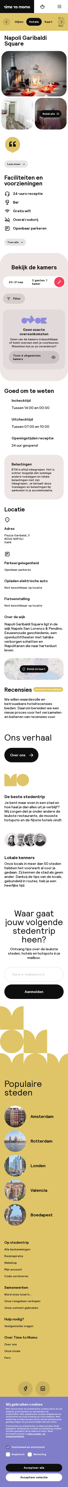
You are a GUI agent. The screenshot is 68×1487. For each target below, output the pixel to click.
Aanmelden (34, 991)
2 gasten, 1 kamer (39, 282)
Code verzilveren (16, 1276)
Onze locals (12, 1351)
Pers (7, 1358)
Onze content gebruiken (21, 1308)
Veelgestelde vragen (18, 1326)
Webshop (10, 1263)
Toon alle (13, 242)
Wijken (19, 22)
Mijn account (13, 1269)
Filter (17, 299)
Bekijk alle (49, 113)
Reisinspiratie (13, 1256)
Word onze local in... (18, 1294)
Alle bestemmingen (17, 1249)
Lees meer (14, 164)
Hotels (34, 22)
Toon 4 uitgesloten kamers (27, 357)
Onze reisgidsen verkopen (22, 1301)
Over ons (17, 755)
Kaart (48, 22)
